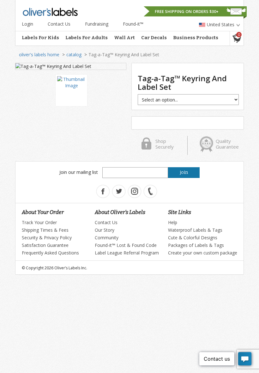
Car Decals (154, 37)
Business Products (195, 37)
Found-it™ (133, 24)
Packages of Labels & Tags (196, 245)
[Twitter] (119, 191)
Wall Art (124, 37)
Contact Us (59, 24)
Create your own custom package (202, 253)
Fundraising (96, 24)
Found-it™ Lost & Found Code (126, 245)
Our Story (104, 230)
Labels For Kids (40, 37)
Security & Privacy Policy (47, 238)
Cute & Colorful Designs (192, 238)
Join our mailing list (78, 172)
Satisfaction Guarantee (45, 245)
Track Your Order (39, 222)
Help (172, 222)
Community (106, 238)
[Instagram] (135, 191)
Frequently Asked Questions (50, 253)
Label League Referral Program (127, 253)
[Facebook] (103, 191)
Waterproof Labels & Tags (195, 230)
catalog (73, 55)
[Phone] (150, 191)
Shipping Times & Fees (45, 230)
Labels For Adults (86, 37)
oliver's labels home (39, 55)
